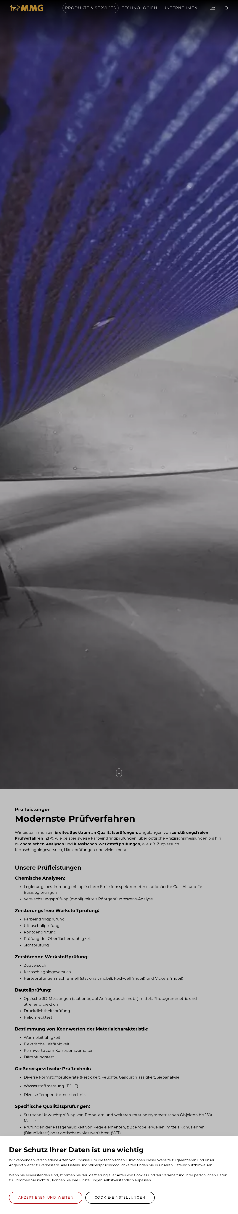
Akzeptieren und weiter (45, 1197)
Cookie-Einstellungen (120, 1197)
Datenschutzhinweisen (193, 1165)
